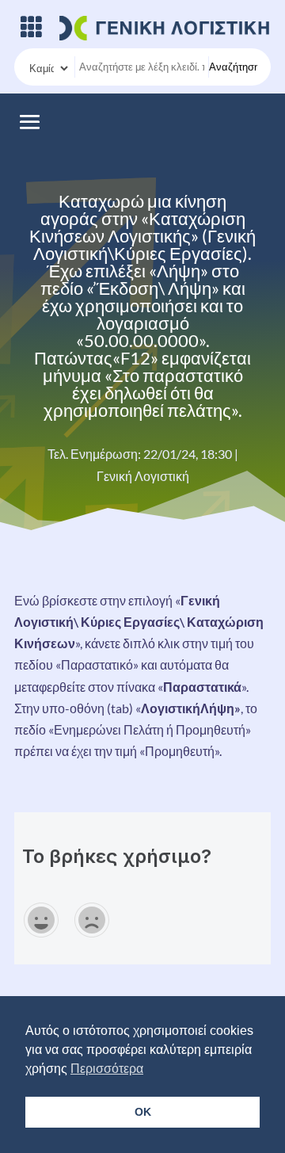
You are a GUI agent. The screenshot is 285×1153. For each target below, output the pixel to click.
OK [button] (143, 1111)
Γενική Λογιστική (143, 475)
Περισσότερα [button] (106, 1068)
